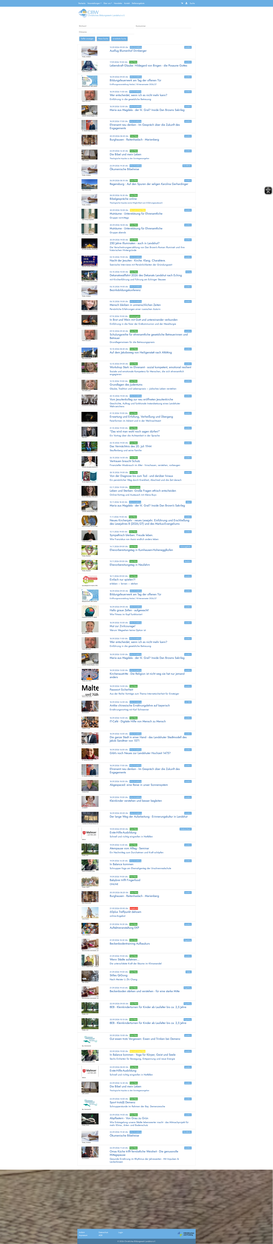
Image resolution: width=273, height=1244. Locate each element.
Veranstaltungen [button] (93, 3)
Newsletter (118, 3)
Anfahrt (82, 1232)
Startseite (81, 3)
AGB (100, 1235)
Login (120, 1232)
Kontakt (127, 3)
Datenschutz (103, 1232)
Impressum (83, 1235)
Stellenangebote (138, 3)
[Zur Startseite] (101, 14)
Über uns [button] (106, 3)
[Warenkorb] (182, 3)
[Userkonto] (186, 3)
